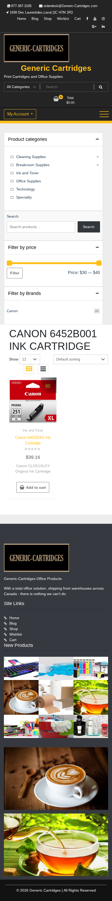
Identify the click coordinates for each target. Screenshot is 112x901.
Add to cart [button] (36, 487)
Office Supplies (28, 181)
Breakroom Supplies (32, 165)
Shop (48, 19)
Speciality (24, 197)
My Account (18, 114)
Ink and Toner (33, 430)
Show (13, 359)
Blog (35, 19)
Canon (12, 311)
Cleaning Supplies (31, 157)
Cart (77, 19)
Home (21, 19)
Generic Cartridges (56, 68)
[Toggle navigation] (104, 114)
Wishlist (63, 19)
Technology (25, 189)
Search (12, 216)
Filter (14, 273)
